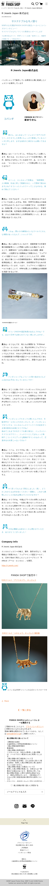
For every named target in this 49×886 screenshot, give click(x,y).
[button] (46, 3)
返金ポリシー (24, 850)
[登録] (41, 792)
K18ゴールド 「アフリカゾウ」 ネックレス (19, 580)
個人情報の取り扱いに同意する (26, 785)
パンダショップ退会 (24, 852)
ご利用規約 (24, 847)
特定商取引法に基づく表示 (24, 845)
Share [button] (6, 701)
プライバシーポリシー (35, 726)
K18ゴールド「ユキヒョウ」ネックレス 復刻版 (21, 633)
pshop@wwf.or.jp (14, 734)
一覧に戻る (25, 710)
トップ (3, 8)
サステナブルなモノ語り (15, 8)
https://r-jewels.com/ (10, 565)
